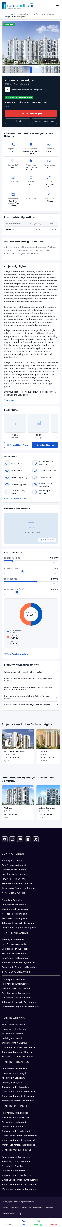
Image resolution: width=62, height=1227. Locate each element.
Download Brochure (46, 445)
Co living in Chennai (12, 1038)
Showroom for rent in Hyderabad (18, 1140)
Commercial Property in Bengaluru (19, 927)
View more (9, 400)
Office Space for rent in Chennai (18, 1047)
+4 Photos (51, 60)
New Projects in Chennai (14, 878)
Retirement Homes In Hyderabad (18, 962)
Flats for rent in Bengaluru (15, 1068)
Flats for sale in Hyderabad (15, 944)
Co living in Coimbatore (13, 1170)
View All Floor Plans (19, 445)
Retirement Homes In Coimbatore (19, 1002)
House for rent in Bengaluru (15, 1073)
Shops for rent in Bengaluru (15, 1087)
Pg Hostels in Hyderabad (14, 1122)
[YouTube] (20, 839)
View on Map (48, 540)
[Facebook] (4, 839)
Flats (13, 151)
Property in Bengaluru (12, 900)
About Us (15, 1207)
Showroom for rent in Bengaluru (18, 1096)
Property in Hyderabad (19, 14)
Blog (19, 1213)
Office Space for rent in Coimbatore (20, 1179)
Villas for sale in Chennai (14, 869)
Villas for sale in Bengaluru (15, 909)
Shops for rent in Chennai (14, 1042)
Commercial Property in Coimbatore (20, 1006)
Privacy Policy (9, 1213)
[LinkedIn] (28, 839)
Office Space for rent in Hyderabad (19, 1135)
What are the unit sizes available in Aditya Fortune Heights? (28, 679)
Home (4, 14)
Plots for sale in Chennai (14, 874)
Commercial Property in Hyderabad (19, 967)
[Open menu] (57, 6)
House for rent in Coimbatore (16, 1161)
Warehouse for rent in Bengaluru (18, 1100)
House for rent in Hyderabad (16, 1117)
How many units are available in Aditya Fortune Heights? (26, 697)
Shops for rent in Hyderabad (16, 1131)
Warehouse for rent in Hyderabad (18, 1144)
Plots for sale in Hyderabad (15, 953)
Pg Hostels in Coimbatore (14, 1166)
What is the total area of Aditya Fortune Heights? (27, 704)
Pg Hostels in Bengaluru (13, 1077)
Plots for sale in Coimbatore (16, 993)
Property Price (12, 558)
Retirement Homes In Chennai (17, 883)
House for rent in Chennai (15, 1029)
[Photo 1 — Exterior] (16, 69)
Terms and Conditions (43, 1207)
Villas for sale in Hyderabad (15, 948)
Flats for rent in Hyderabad (15, 1112)
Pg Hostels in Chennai (12, 1033)
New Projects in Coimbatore (16, 997)
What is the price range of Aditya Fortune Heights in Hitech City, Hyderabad (28, 688)
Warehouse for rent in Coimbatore (19, 1189)
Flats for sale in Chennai (14, 865)
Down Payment (12, 568)
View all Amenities (13, 498)
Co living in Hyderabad (13, 1126)
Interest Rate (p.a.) (14, 589)
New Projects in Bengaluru (15, 918)
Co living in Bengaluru (12, 1082)
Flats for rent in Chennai (14, 1024)
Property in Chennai (12, 860)
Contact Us (26, 1207)
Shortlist (18, 121)
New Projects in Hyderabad (43, 14)
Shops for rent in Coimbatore (16, 1175)
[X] (36, 839)
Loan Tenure (10, 579)
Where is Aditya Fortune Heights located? (24, 672)
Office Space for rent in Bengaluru (19, 1091)
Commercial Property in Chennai (18, 888)
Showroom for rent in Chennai (17, 1052)
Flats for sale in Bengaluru (14, 904)
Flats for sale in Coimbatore (16, 983)
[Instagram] (12, 839)
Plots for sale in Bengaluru (15, 913)
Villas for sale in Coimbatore (16, 988)
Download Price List (45, 121)
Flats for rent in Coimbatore (16, 1157)
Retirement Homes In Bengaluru (18, 923)
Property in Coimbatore (13, 979)
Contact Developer (31, 113)
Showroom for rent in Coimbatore (19, 1184)
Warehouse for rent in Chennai (17, 1056)
